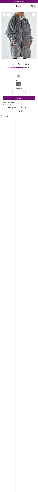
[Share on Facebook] (16, 111)
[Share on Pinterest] (22, 111)
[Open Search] (32, 6)
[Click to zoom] (34, 15)
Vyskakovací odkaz (23, 107)
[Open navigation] (5, 6)
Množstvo (19, 88)
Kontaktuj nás (12, 107)
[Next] (9, 15)
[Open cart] (35, 6)
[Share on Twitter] (19, 111)
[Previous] (4, 15)
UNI (19, 84)
